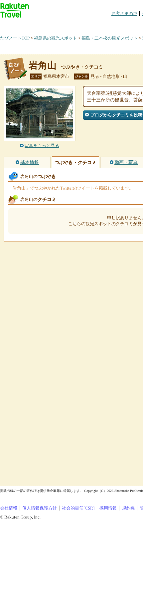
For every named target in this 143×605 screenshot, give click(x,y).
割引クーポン (105, 25)
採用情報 (108, 508)
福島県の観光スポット (55, 38)
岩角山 (43, 65)
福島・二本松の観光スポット (109, 38)
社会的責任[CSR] (78, 508)
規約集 (128, 508)
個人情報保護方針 (39, 508)
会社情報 (8, 508)
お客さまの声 (124, 13)
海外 (50, 25)
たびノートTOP (15, 38)
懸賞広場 (78, 25)
